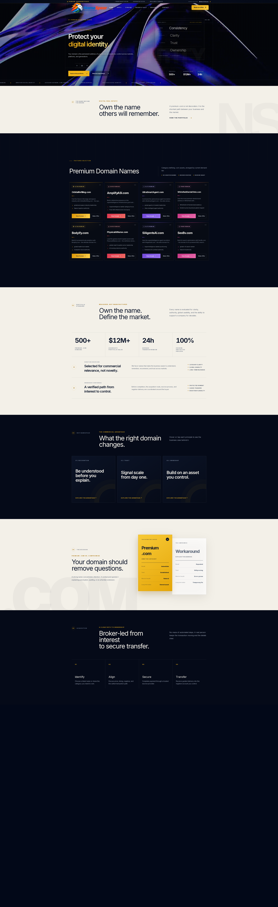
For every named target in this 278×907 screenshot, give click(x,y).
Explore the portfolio (78, 73)
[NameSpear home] (98, 7)
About (119, 7)
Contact (165, 7)
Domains (128, 7)
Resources (154, 7)
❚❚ (82, 65)
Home (111, 7)
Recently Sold (141, 7)
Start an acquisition (100, 73)
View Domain (80, 216)
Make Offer (96, 216)
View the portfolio (180, 118)
